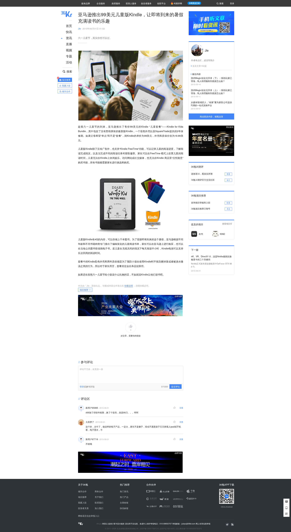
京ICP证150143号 (167, 528)
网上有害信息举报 (203, 523)
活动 (69, 62)
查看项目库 (227, 224)
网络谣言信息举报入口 (88, 515)
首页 (69, 26)
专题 (69, 56)
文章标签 (124, 502)
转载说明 (128, 285)
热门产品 (124, 496)
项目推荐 (84, 289)
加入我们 (99, 508)
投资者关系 (83, 508)
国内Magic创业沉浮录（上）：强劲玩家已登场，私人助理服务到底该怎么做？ (211, 92)
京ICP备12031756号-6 (149, 528)
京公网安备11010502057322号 (189, 528)
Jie (79, 28)
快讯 (69, 32)
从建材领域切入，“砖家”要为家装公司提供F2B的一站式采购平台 (211, 104)
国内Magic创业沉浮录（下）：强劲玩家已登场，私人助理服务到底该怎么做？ (211, 79)
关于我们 (99, 496)
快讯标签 (124, 508)
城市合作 (82, 491)
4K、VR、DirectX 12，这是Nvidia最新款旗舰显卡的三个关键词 (211, 258)
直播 (69, 44)
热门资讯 (124, 491)
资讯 (69, 38)
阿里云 (105, 523)
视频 (69, 50)
